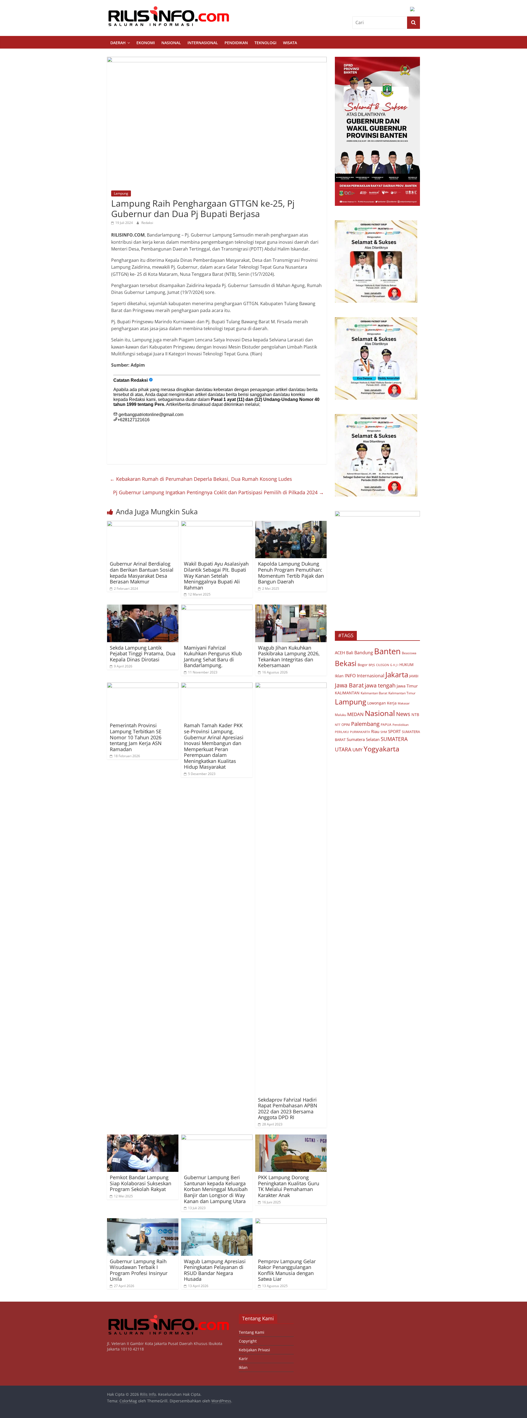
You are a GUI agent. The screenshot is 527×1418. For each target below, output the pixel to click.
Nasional (171, 42)
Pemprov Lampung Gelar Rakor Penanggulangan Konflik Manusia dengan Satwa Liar (287, 1270)
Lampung (121, 193)
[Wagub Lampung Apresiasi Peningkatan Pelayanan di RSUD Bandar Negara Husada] (217, 1221)
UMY (357, 749)
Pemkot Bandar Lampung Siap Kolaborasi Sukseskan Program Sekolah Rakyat (140, 1183)
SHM (383, 732)
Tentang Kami (251, 1332)
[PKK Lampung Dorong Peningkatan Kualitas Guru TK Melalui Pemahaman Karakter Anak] (291, 1138)
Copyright (248, 1341)
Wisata (290, 42)
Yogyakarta (381, 748)
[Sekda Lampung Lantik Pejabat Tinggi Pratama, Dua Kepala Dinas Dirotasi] (142, 608)
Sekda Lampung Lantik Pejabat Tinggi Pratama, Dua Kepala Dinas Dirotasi (142, 653)
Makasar (404, 703)
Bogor (363, 664)
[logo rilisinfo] (169, 1316)
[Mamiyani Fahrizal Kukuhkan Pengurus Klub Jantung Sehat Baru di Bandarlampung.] (217, 608)
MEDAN (355, 714)
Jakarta (396, 674)
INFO (350, 675)
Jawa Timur (407, 686)
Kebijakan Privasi (254, 1349)
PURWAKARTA (360, 732)
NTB (415, 714)
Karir (243, 1358)
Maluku (340, 714)
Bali (349, 652)
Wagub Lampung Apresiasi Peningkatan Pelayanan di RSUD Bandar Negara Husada (215, 1270)
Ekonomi (145, 42)
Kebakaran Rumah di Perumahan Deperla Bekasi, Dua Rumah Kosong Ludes (201, 479)
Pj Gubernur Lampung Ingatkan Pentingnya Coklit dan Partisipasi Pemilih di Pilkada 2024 (218, 492)
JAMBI (413, 676)
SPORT (394, 731)
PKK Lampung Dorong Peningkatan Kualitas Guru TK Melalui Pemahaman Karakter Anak (288, 1186)
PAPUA (386, 724)
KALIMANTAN (347, 692)
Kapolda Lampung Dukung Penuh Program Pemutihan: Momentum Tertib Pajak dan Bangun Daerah (291, 572)
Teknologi (265, 42)
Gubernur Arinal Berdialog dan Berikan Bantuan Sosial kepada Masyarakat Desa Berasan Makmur (141, 572)
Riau (375, 731)
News (403, 714)
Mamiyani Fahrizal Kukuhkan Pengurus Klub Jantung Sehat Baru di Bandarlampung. (213, 656)
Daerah (118, 42)
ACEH (340, 653)
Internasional (202, 42)
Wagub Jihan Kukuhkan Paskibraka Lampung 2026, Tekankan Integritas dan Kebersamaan (289, 656)
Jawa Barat (349, 685)
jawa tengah (380, 685)
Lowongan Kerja (382, 703)
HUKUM (406, 664)
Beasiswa (409, 653)
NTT (337, 725)
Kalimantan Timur (402, 693)
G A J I (394, 665)
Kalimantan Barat (374, 693)
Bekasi (346, 663)
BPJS (372, 665)
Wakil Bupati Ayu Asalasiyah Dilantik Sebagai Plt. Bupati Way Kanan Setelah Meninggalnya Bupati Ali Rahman (216, 575)
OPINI (345, 724)
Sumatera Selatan (363, 739)
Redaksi (147, 222)
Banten (387, 651)
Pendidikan (236, 42)
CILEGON (382, 665)
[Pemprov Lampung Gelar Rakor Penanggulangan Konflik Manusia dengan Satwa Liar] (291, 1221)
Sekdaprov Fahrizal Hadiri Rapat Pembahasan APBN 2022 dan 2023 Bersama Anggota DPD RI (287, 1108)
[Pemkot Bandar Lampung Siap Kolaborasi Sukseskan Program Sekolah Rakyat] (142, 1138)
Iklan (339, 675)
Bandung (363, 653)
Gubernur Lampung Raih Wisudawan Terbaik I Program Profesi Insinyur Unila (138, 1270)
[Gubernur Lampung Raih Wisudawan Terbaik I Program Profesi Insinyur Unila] (142, 1221)
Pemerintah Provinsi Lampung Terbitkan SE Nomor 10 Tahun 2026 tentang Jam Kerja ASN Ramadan (136, 737)
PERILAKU (342, 732)
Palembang (365, 724)
